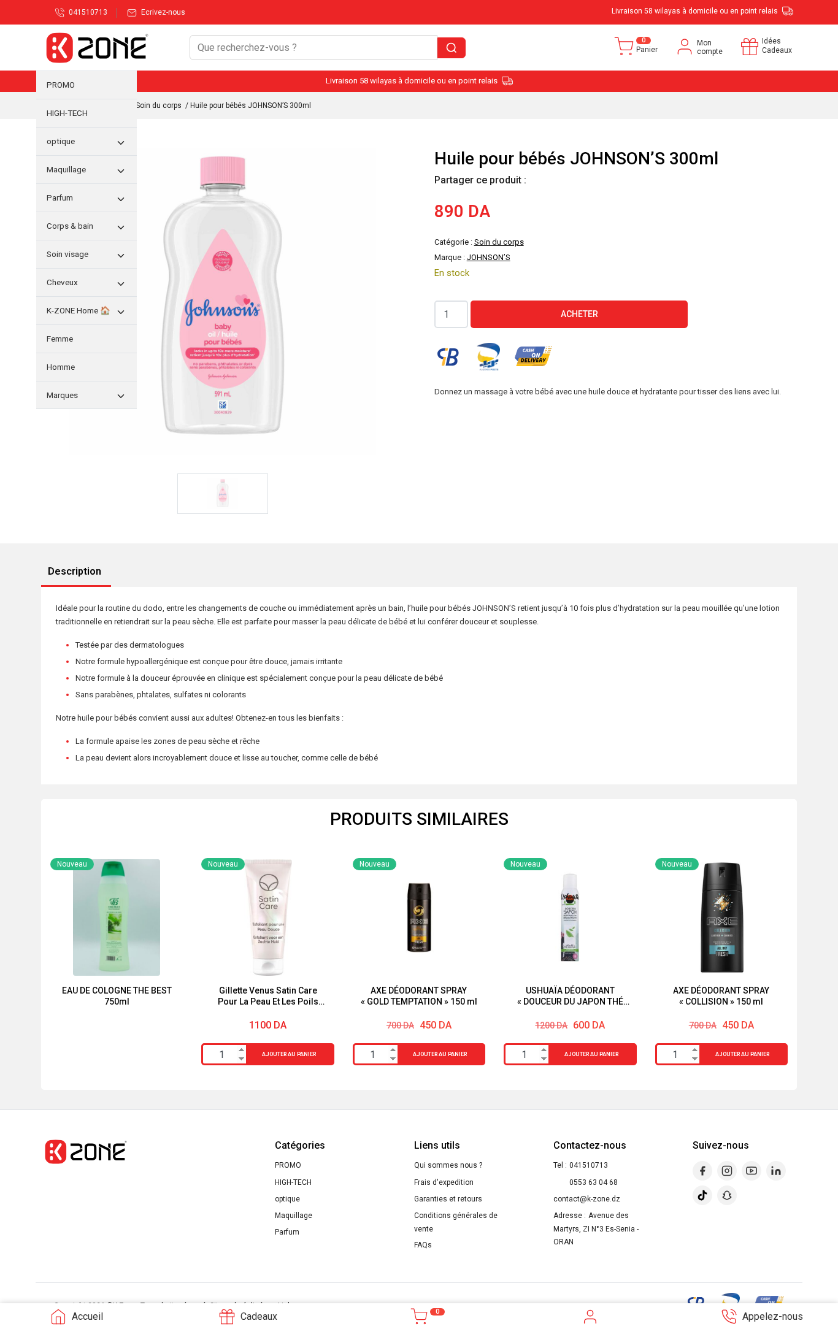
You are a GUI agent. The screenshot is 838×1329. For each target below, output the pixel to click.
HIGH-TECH (293, 1182)
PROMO (288, 1165)
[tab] (74, 572)
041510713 (588, 1165)
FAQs (423, 1245)
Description (74, 571)
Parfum (287, 1232)
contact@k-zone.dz (586, 1199)
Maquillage (293, 1215)
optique (287, 1199)
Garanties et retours (448, 1199)
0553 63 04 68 (593, 1182)
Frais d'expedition (444, 1182)
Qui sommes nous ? (448, 1165)
